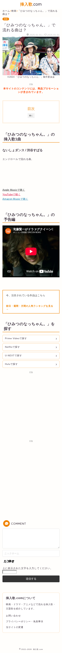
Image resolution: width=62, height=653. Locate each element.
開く (31, 116)
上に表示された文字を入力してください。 (27, 568)
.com (31, 4)
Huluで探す (11, 364)
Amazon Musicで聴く (15, 198)
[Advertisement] (31, 406)
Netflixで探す (12, 347)
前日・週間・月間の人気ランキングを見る (29, 306)
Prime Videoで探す (16, 338)
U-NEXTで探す (13, 355)
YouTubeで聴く (11, 194)
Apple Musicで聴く (13, 189)
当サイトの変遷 (14, 627)
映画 (5, 19)
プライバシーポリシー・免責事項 (24, 621)
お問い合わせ (13, 615)
